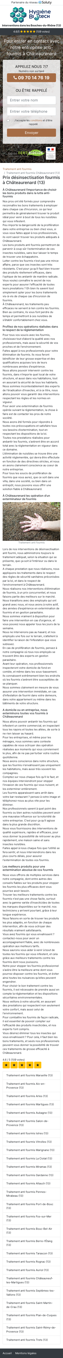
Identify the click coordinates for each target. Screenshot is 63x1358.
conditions (36, 120)
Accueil (7, 1353)
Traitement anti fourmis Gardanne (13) (29, 1175)
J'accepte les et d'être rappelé (33, 122)
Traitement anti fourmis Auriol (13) (27, 1270)
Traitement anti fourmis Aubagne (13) (29, 1112)
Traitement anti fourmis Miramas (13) (29, 1166)
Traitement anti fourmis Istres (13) (27, 1133)
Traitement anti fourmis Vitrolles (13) (29, 1141)
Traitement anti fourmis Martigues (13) (30, 1104)
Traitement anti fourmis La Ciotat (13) (29, 1158)
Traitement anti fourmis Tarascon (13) (29, 1253)
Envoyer (31, 133)
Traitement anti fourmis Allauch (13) (28, 1183)
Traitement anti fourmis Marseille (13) (29, 1075)
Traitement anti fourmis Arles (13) (27, 1096)
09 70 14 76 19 (33, 77)
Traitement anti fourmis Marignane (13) (30, 1150)
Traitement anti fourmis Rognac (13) (28, 1261)
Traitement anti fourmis (17, 169)
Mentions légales (25, 1353)
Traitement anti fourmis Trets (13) (27, 1339)
